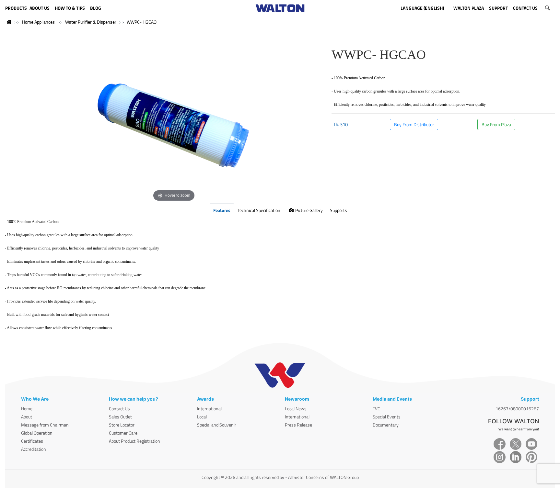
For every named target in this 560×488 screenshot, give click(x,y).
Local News (296, 408)
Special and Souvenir (216, 424)
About (26, 416)
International (209, 408)
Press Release (298, 424)
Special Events (387, 416)
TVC (376, 408)
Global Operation (36, 432)
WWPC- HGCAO (142, 21)
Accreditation (33, 449)
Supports (338, 210)
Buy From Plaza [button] (496, 124)
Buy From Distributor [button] (414, 124)
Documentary (386, 424)
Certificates (32, 441)
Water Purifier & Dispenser (90, 21)
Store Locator (121, 424)
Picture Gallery (309, 210)
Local (202, 416)
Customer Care (123, 432)
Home (26, 408)
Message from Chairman (45, 424)
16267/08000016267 (517, 408)
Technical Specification (259, 210)
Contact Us (119, 408)
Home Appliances (38, 21)
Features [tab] (221, 210)
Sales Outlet (120, 416)
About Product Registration (134, 441)
